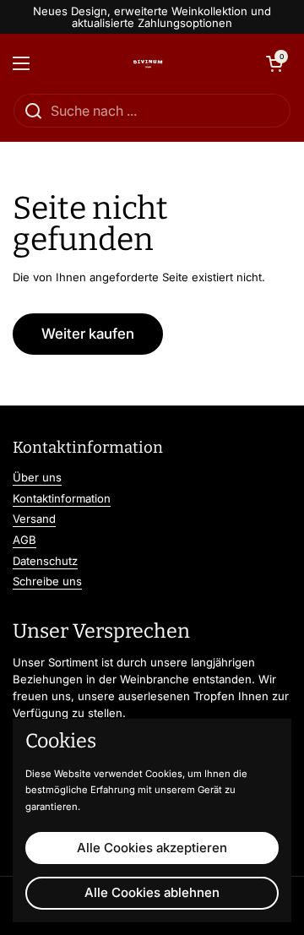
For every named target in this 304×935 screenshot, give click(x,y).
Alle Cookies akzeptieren (152, 848)
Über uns (37, 477)
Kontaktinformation (62, 498)
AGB (24, 539)
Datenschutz (45, 561)
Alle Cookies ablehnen (152, 892)
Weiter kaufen (87, 333)
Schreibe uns (47, 581)
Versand (34, 518)
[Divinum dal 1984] (148, 63)
